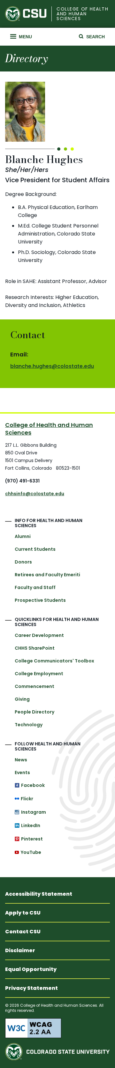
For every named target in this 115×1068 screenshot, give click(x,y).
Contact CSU (23, 931)
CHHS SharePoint (35, 648)
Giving (22, 699)
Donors (23, 562)
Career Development (39, 635)
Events (22, 772)
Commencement (34, 686)
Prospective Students (40, 600)
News (21, 760)
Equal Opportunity (31, 969)
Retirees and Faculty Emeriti (47, 574)
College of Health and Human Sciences (82, 14)
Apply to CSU (23, 912)
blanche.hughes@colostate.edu (52, 366)
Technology (28, 724)
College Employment (39, 673)
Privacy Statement (31, 988)
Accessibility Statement (38, 894)
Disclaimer (20, 950)
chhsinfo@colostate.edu (34, 493)
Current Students (35, 549)
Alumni (23, 536)
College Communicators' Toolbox (54, 661)
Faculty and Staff (35, 587)
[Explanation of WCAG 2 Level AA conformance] (57, 1028)
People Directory (34, 712)
